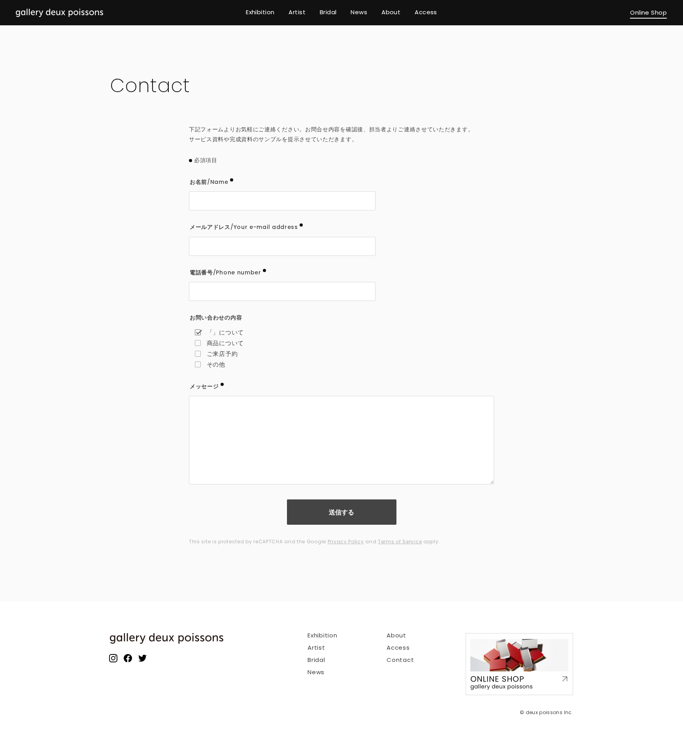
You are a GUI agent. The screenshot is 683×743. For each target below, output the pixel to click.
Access (398, 647)
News (316, 672)
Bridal (316, 660)
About (396, 635)
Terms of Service (400, 541)
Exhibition (323, 635)
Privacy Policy (346, 541)
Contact (400, 660)
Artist (316, 647)
